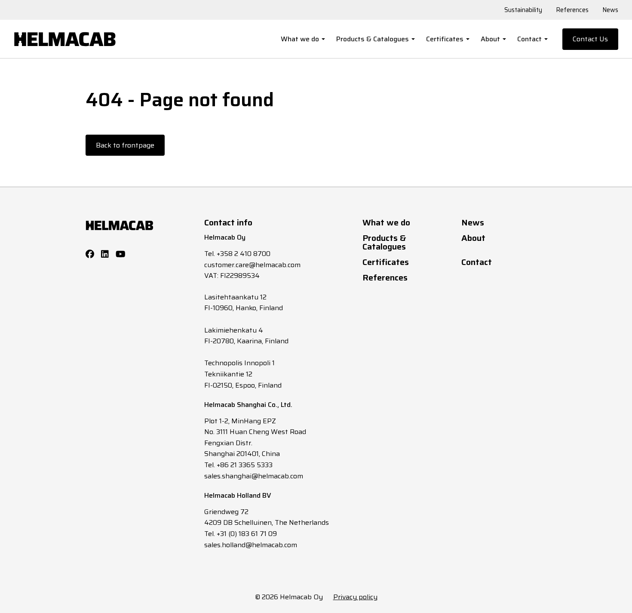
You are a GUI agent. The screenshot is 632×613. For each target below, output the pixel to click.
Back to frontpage (125, 145)
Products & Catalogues (372, 39)
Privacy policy (355, 596)
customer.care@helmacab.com (252, 264)
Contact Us (590, 39)
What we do (300, 39)
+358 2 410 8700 (243, 253)
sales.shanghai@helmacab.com (253, 476)
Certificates (444, 39)
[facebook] (90, 254)
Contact (529, 39)
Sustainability (523, 10)
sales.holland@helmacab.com (250, 544)
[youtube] (121, 254)
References (572, 10)
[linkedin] (105, 254)
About (490, 39)
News (610, 10)
